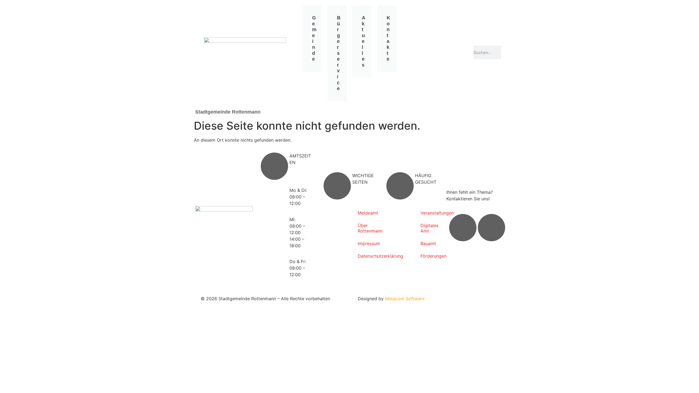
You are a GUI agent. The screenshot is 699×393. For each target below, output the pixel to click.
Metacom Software (405, 298)
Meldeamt (366, 213)
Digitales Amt (429, 228)
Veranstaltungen (429, 213)
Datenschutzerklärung (366, 256)
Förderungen (429, 256)
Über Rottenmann (366, 228)
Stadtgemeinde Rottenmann (227, 112)
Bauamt (428, 243)
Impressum (366, 243)
